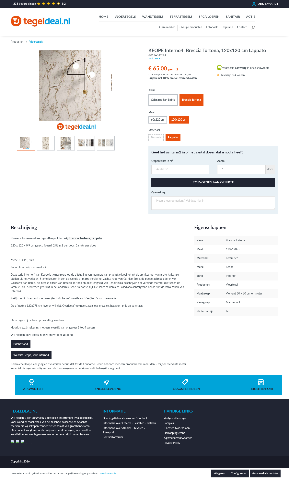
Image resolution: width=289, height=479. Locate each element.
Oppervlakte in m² (162, 161)
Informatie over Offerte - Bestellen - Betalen (129, 423)
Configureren (239, 473)
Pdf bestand (20, 344)
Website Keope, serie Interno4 (31, 355)
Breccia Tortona (191, 100)
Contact (242, 27)
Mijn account (267, 4)
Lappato (173, 137)
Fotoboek (212, 27)
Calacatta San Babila (163, 100)
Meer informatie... (108, 473)
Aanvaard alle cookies (265, 473)
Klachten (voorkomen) (177, 428)
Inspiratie (227, 27)
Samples (169, 423)
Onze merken (167, 27)
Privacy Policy (172, 443)
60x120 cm (158, 119)
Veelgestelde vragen (175, 418)
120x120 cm (178, 119)
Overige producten (190, 27)
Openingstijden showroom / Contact (125, 418)
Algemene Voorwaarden (178, 438)
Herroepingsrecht (174, 433)
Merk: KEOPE (155, 58)
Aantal (221, 161)
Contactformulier (113, 437)
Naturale (156, 137)
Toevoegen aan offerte (213, 182)
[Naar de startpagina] (40, 21)
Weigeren (219, 473)
